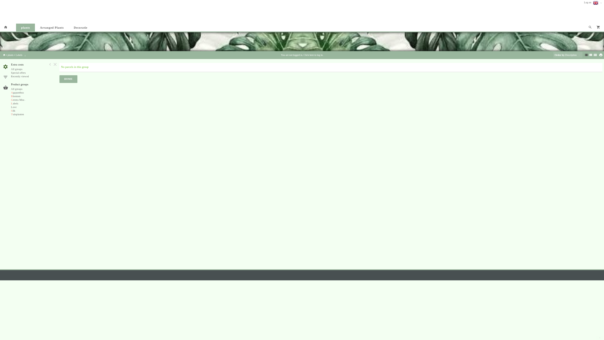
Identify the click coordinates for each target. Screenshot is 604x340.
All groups (16, 69)
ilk (13, 110)
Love (14, 107)
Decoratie (80, 27)
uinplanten (17, 114)
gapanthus (17, 92)
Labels (19, 55)
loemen (16, 96)
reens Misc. (18, 100)
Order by (560, 55)
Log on (587, 2)
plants (25, 27)
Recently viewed (20, 76)
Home (68, 79)
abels (14, 103)
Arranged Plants (52, 27)
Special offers (18, 72)
